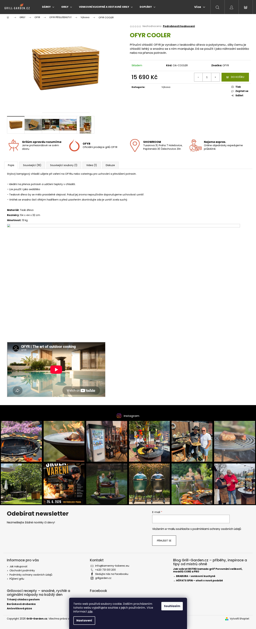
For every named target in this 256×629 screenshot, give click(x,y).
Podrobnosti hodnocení (179, 26)
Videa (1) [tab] (91, 165)
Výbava (166, 87)
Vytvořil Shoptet (239, 618)
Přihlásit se (164, 540)
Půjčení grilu (17, 578)
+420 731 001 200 (105, 570)
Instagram (131, 416)
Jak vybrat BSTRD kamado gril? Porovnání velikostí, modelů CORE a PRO (207, 570)
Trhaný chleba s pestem (23, 599)
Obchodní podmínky (22, 570)
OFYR (226, 65)
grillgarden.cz (103, 578)
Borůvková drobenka (21, 604)
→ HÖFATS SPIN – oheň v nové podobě (198, 580)
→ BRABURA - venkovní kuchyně (194, 576)
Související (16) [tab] (32, 165)
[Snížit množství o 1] (198, 77)
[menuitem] (48, 7)
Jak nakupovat (18, 566)
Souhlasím (172, 606)
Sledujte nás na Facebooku (111, 574)
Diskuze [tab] (110, 165)
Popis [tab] (11, 165)
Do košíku (237, 77)
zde (90, 611)
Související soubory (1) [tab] (63, 165)
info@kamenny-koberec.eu (112, 565)
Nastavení (84, 620)
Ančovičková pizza (19, 608)
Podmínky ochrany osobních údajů (31, 574)
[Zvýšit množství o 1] (215, 77)
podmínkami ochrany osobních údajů (216, 529)
